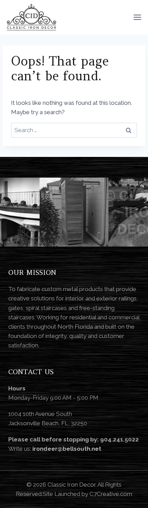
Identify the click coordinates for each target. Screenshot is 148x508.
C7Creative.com (110, 493)
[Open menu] (137, 17)
